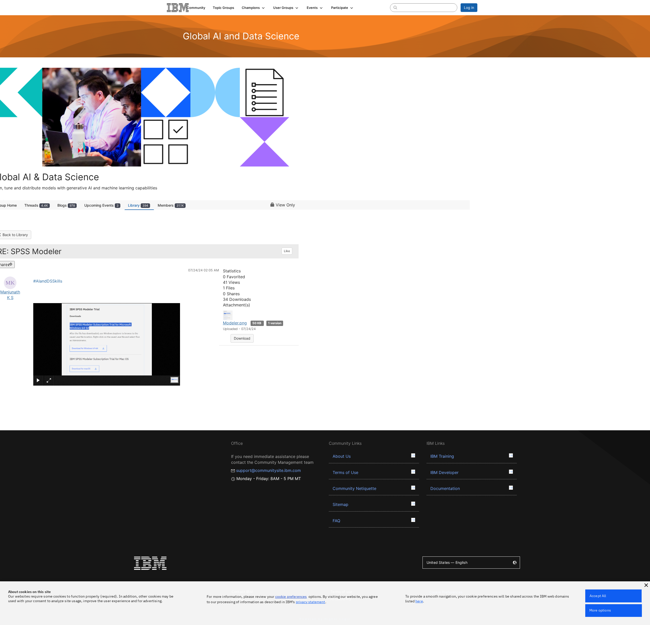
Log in (469, 7)
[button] (253, 7)
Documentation (445, 488)
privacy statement (310, 602)
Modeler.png (235, 322)
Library (138, 205)
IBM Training (442, 456)
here (419, 601)
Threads (36, 205)
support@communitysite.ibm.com (268, 470)
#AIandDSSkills (47, 281)
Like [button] (287, 251)
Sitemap (340, 504)
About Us (342, 456)
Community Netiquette (354, 488)
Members (171, 205)
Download (242, 338)
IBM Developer (444, 472)
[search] (395, 7)
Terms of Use (345, 472)
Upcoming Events (101, 205)
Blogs (66, 205)
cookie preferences (291, 596)
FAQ (336, 520)
